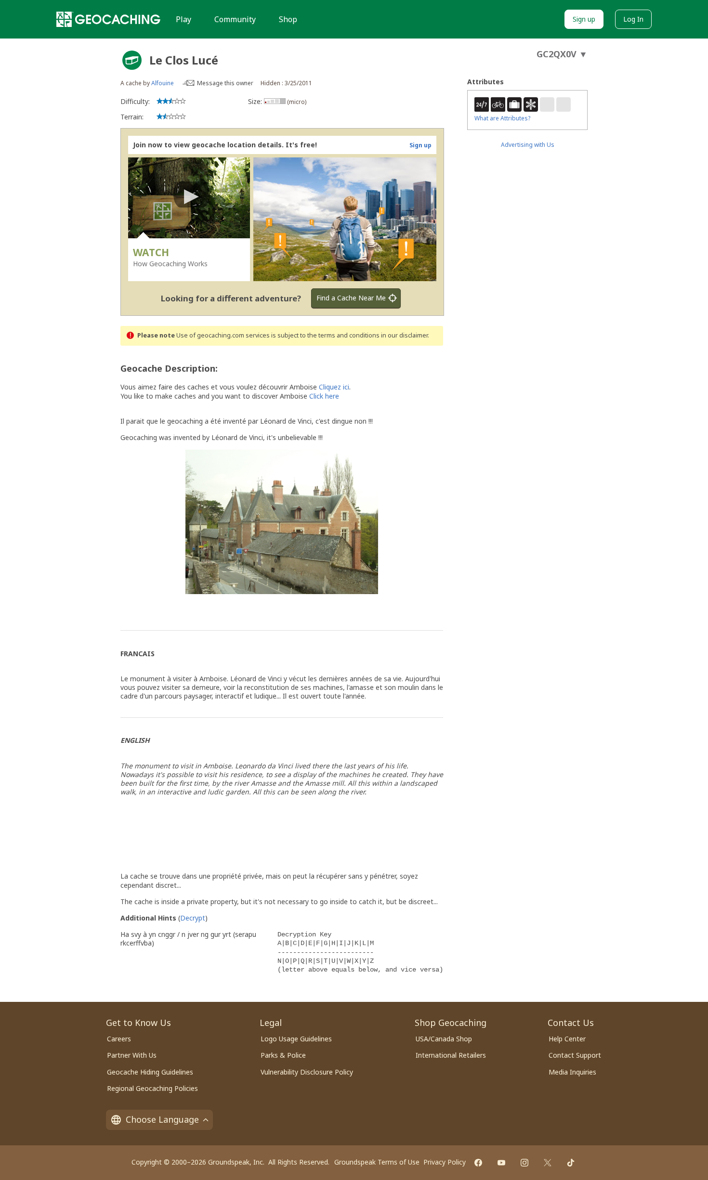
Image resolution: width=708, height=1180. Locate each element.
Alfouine (162, 83)
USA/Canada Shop (444, 1038)
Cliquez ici (334, 386)
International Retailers (451, 1055)
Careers (119, 1038)
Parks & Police (283, 1055)
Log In (633, 19)
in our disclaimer (404, 335)
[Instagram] (524, 1163)
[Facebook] (478, 1163)
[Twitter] (547, 1163)
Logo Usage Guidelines (296, 1038)
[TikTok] (571, 1163)
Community (235, 19)
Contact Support (575, 1055)
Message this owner (225, 83)
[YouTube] (501, 1163)
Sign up (584, 19)
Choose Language (162, 1119)
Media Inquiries (572, 1071)
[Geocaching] (108, 19)
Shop (288, 19)
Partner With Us (132, 1055)
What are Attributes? (502, 118)
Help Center (567, 1038)
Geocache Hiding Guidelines (150, 1071)
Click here (324, 396)
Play (183, 19)
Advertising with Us (527, 145)
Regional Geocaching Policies (152, 1088)
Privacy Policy (444, 1162)
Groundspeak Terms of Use (377, 1162)
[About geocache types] (132, 60)
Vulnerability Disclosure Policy (307, 1071)
